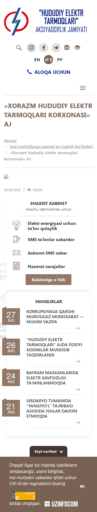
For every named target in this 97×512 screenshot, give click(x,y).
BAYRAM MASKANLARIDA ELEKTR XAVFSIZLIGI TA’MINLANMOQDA (52, 378)
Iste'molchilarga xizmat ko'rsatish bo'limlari (51, 146)
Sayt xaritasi (45, 451)
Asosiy (10, 140)
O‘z (48, 59)
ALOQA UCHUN (51, 71)
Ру (60, 59)
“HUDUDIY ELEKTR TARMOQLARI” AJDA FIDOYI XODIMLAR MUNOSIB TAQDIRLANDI (54, 347)
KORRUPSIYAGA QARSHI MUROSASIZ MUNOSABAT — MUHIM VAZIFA (55, 316)
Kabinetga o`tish (48, 279)
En (37, 59)
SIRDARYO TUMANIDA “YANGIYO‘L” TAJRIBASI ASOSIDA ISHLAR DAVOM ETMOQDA (51, 408)
